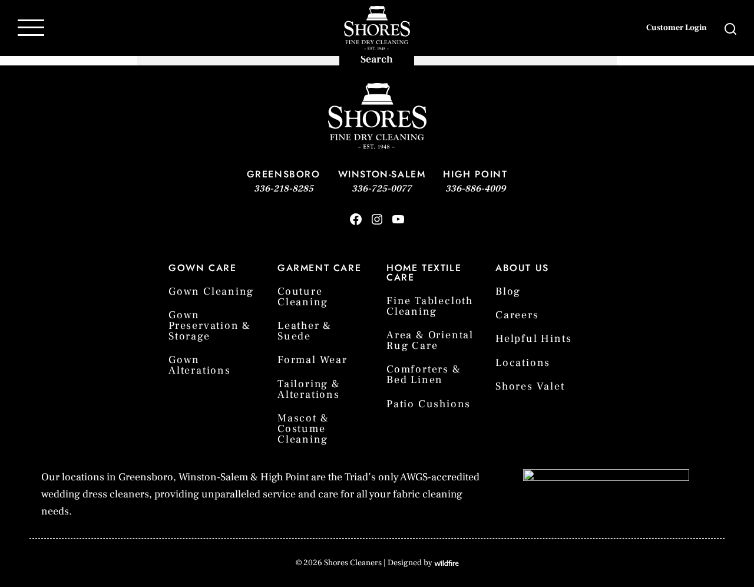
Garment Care (319, 268)
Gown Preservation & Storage (209, 325)
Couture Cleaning (302, 297)
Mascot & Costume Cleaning (303, 428)
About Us (522, 268)
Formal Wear (312, 360)
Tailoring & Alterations (308, 389)
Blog (508, 291)
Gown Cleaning (210, 291)
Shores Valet (530, 386)
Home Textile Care (423, 272)
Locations (522, 363)
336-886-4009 (475, 188)
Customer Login (676, 27)
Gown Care (202, 268)
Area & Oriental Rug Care (430, 340)
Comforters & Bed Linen (423, 374)
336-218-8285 (283, 188)
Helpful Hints (533, 338)
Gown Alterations (199, 365)
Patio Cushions (428, 404)
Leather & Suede (304, 331)
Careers (517, 315)
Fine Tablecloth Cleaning (429, 306)
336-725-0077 (382, 188)
